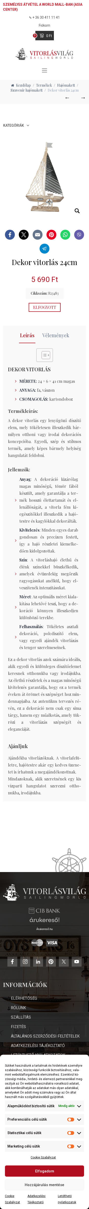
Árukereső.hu (44, 929)
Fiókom (44, 25)
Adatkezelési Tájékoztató (38, 1045)
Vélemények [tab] (55, 335)
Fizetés (18, 1026)
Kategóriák (13, 125)
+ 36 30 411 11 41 (46, 17)
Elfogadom (44, 1171)
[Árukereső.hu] (44, 922)
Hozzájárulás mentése (44, 1185)
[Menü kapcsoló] (44, 70)
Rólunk (18, 1007)
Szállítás (21, 1017)
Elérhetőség (24, 998)
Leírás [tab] (27, 335)
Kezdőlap (23, 85)
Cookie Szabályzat (43, 1157)
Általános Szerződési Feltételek (45, 1036)
